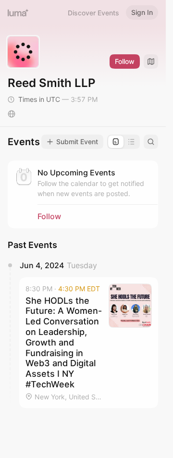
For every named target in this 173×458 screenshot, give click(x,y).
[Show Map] (151, 61)
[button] (88, 342)
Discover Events (93, 13)
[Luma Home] (18, 12)
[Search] (151, 142)
